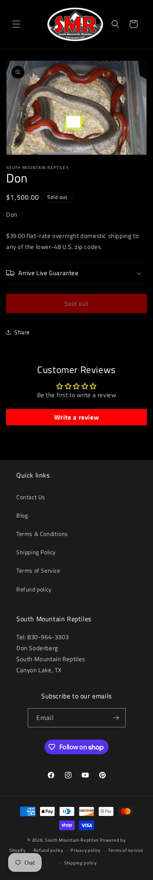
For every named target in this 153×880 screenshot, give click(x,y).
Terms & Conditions (42, 533)
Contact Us (30, 497)
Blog (22, 515)
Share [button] (22, 332)
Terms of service (126, 850)
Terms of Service (38, 570)
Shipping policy (80, 863)
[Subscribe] (116, 717)
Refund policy (34, 589)
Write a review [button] (76, 417)
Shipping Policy (36, 552)
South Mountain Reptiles (72, 840)
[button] (16, 24)
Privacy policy (85, 850)
